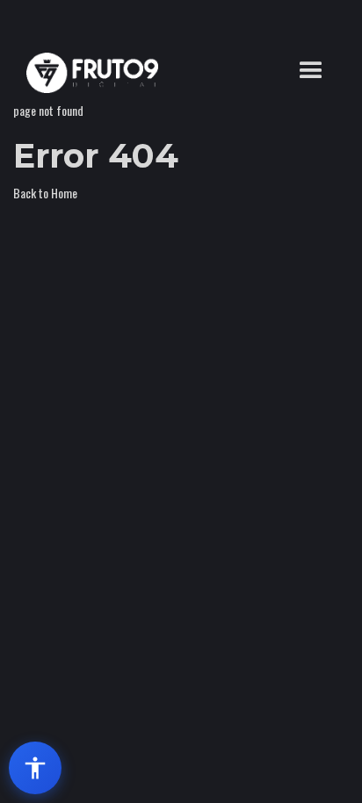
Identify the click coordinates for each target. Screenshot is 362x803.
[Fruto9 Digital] (88, 73)
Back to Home (45, 192)
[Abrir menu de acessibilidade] (35, 768)
